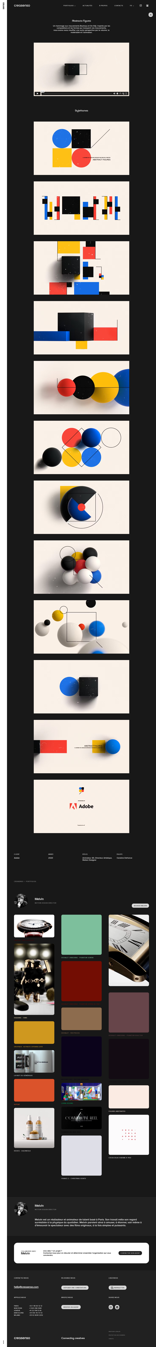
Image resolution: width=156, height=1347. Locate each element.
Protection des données (117, 1335)
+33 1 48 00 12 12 (35, 1306)
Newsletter (119, 1288)
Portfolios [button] (68, 5)
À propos (103, 5)
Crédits (111, 1338)
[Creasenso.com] (22, 6)
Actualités (87, 5)
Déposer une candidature (74, 1288)
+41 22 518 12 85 (35, 1310)
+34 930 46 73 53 (35, 1313)
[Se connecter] (147, 5)
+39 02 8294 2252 (36, 1315)
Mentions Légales (114, 1331)
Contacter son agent (130, 1253)
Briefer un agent (71, 1307)
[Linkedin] (117, 1307)
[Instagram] (141, 5)
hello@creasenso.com (26, 1287)
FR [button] (131, 5)
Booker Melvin (140, 906)
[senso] (3, 5)
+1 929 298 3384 (35, 1308)
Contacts (118, 5)
